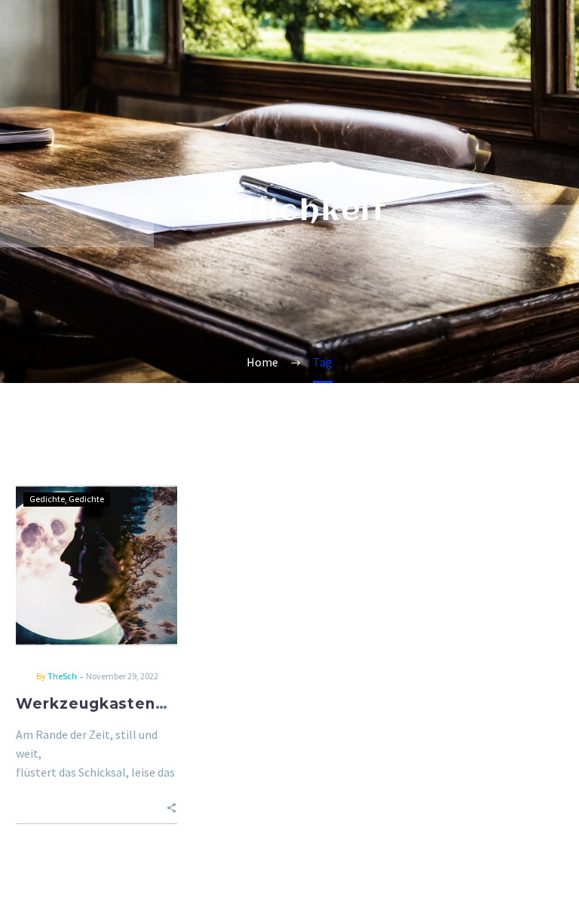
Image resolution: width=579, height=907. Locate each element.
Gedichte (47, 498)
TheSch (62, 676)
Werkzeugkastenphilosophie (134, 703)
